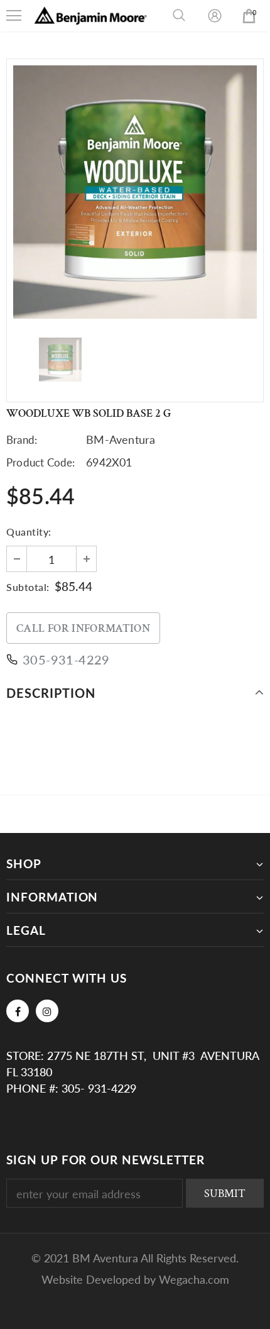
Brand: (21, 439)
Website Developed (92, 1279)
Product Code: (40, 462)
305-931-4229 (66, 659)
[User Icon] (215, 16)
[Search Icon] (179, 15)
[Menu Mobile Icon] (13, 15)
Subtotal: (28, 587)
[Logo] (91, 15)
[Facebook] (17, 1011)
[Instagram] (47, 1011)
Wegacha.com (194, 1279)
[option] (135, 192)
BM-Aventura (120, 439)
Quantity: (28, 532)
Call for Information (83, 628)
